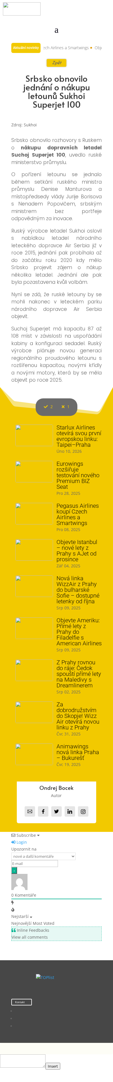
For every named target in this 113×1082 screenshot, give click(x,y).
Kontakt (20, 1002)
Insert (53, 1066)
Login (21, 842)
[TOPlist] (45, 977)
